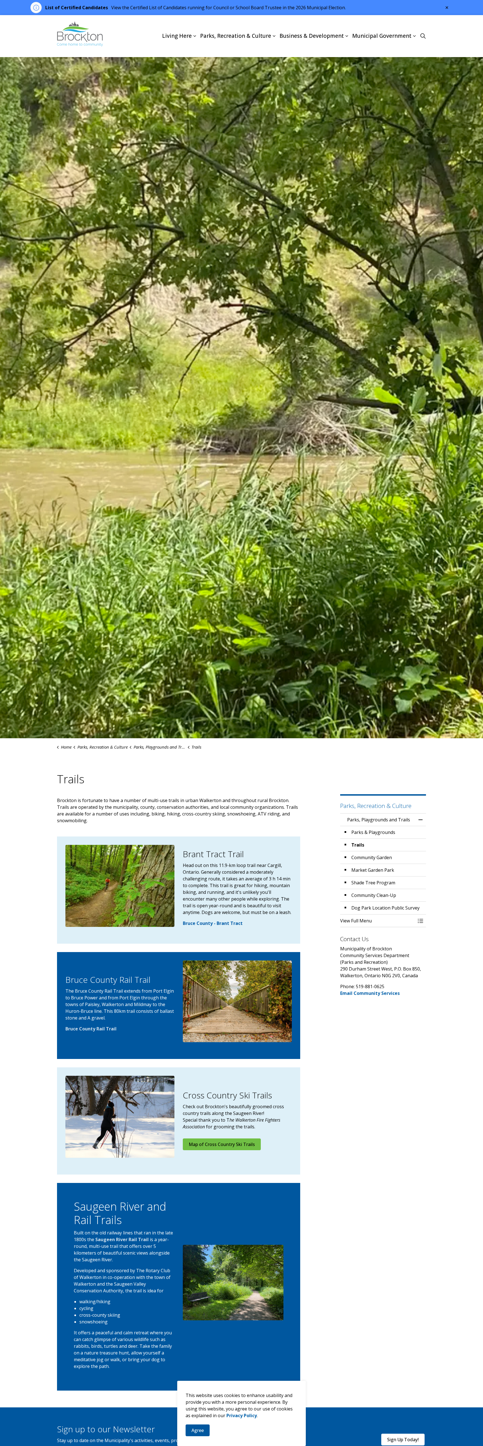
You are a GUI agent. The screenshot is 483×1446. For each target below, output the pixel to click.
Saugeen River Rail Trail (122, 1239)
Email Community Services (370, 993)
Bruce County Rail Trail (91, 1029)
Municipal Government (381, 36)
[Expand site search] (423, 36)
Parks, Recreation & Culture (235, 36)
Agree (197, 1430)
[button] (119, 886)
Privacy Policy (241, 1415)
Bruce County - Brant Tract (213, 923)
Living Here (177, 36)
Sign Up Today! (403, 1439)
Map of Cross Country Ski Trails (222, 1144)
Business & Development (312, 36)
